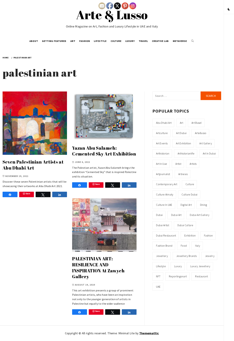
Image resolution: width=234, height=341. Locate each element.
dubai (159, 215)
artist (178, 163)
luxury (178, 266)
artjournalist (163, 174)
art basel (197, 122)
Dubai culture (185, 225)
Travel (143, 41)
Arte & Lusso (112, 15)
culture (190, 184)
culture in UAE (164, 204)
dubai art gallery (199, 215)
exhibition (190, 235)
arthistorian (162, 153)
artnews (183, 174)
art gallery (205, 143)
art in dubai (209, 153)
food (184, 245)
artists (193, 163)
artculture (162, 133)
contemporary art (166, 184)
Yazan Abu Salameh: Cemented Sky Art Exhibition (104, 151)
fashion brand (164, 245)
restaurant (201, 276)
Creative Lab (160, 41)
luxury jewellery (200, 266)
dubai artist (162, 225)
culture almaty (164, 194)
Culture (116, 41)
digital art (186, 204)
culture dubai (189, 194)
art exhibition (183, 143)
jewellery (162, 256)
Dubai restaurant (166, 235)
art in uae (161, 163)
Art (72, 41)
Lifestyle (100, 41)
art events (162, 143)
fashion (208, 235)
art (181, 122)
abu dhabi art (163, 122)
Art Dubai (181, 133)
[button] (229, 9)
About (33, 41)
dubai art (176, 215)
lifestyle (161, 266)
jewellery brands (186, 256)
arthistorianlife (186, 153)
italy (197, 245)
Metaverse (180, 41)
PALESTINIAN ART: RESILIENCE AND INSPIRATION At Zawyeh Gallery (98, 268)
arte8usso (200, 133)
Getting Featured (54, 41)
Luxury (130, 41)
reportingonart (178, 276)
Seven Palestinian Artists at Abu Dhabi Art (33, 165)
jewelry (209, 256)
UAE (158, 286)
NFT (158, 276)
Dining (203, 204)
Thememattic (149, 333)
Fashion (84, 41)
